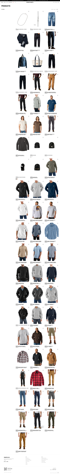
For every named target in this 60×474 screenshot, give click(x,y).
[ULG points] (55, 2)
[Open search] (15, 2)
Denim (5, 2)
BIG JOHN (46, 28)
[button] (55, 9)
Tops (7, 2)
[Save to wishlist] (28, 11)
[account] (56, 2)
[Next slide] (29, 19)
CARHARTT (31, 91)
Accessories (10, 2)
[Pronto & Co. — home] (30, 2)
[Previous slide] (17, 19)
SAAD (16, 28)
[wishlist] (53, 2)
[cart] (58, 2)
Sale (13, 2)
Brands (2, 2)
